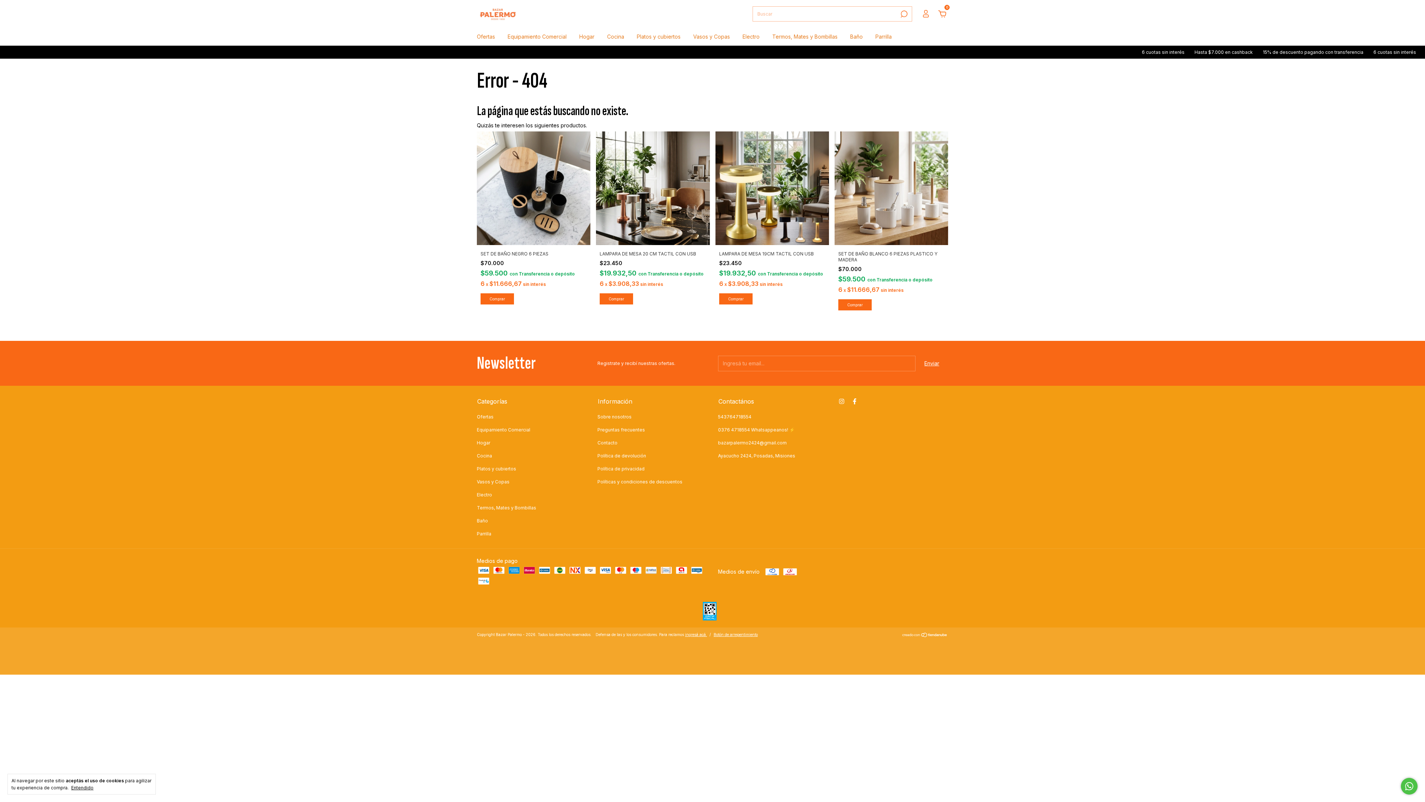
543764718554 (734, 417)
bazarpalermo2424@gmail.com (752, 443)
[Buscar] (903, 14)
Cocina (615, 36)
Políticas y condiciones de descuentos (639, 482)
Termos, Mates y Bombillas (805, 36)
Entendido (82, 787)
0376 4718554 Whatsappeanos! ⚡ (756, 430)
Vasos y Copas (711, 36)
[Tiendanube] (925, 635)
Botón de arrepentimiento (736, 634)
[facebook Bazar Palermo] (855, 401)
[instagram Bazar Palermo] (842, 401)
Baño (856, 36)
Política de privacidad (621, 469)
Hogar (586, 36)
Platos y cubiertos (659, 36)
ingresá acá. (696, 634)
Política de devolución (621, 456)
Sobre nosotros (614, 417)
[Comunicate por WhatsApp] (1409, 786)
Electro (751, 36)
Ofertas (486, 36)
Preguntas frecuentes (621, 430)
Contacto (607, 443)
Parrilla (883, 36)
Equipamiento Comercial (537, 36)
